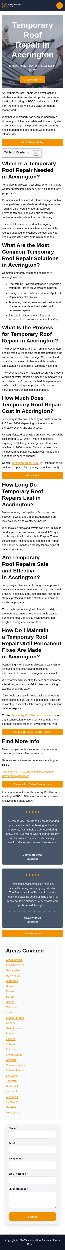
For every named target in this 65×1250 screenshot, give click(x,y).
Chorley (10, 1023)
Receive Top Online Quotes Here (32, 784)
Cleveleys (12, 1096)
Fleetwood (12, 1102)
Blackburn (23, 775)
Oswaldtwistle (10, 771)
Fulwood (11, 1044)
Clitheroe (11, 1007)
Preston (10, 1033)
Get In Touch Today (32, 142)
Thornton (11, 1081)
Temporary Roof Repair (25, 463)
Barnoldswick (14, 1028)
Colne (9, 1012)
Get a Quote (30, 79)
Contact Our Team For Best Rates (33, 732)
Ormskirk (11, 1060)
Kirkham (11, 1049)
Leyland (11, 1038)
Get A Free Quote (32, 933)
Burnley (10, 986)
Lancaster (12, 1075)
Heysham (11, 1107)
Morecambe (13, 1112)
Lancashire (12, 1091)
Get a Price (32, 475)
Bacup (10, 996)
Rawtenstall (9, 775)
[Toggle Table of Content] (34, 153)
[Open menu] (59, 5)
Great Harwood (29, 771)
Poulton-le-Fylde (16, 1065)
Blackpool (12, 1086)
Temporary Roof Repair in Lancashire (34, 715)
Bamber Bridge (15, 1017)
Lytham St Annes (16, 1070)
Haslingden (46, 771)
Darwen (10, 991)
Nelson (10, 1002)
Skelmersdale (14, 1054)
